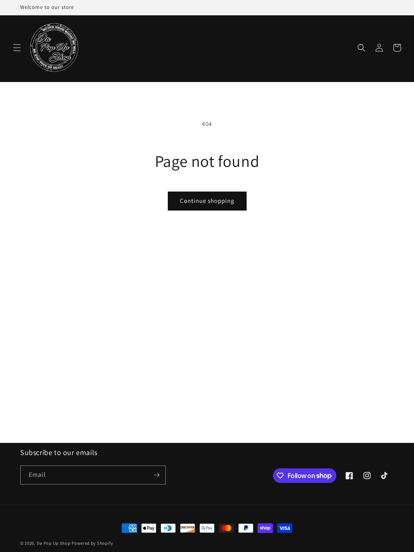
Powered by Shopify (92, 543)
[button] (17, 48)
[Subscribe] (156, 475)
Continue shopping (207, 200)
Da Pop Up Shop (54, 543)
